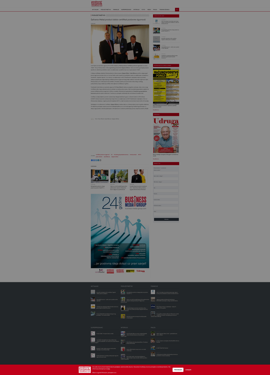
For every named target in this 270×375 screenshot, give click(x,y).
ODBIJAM (188, 370)
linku (108, 369)
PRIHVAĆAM (178, 370)
